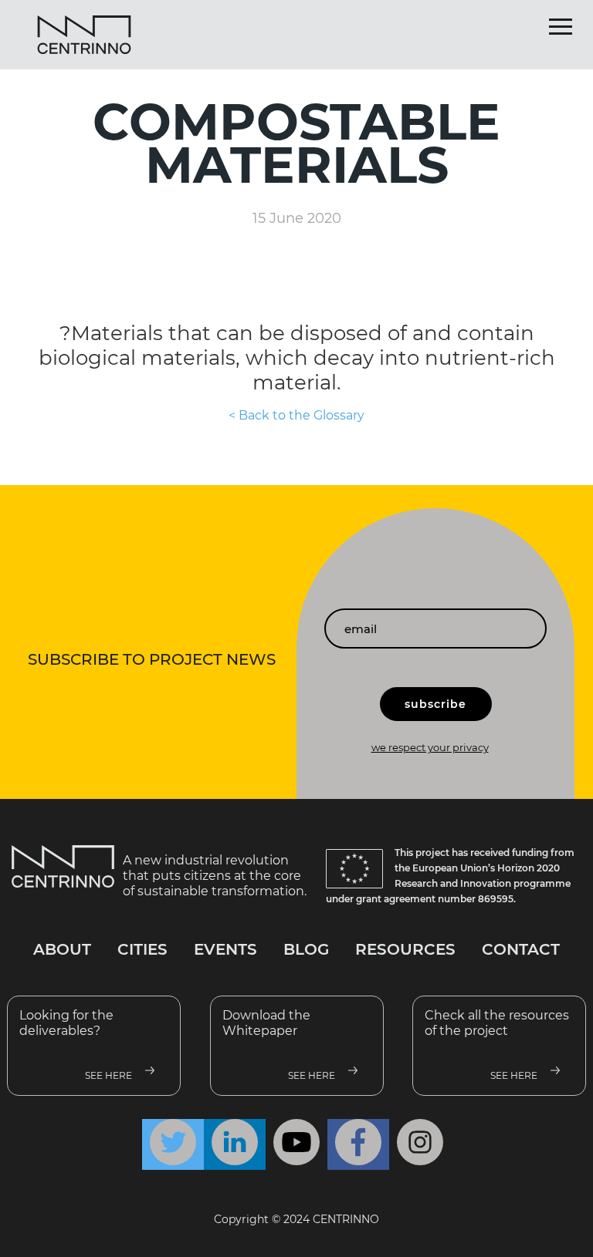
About (62, 949)
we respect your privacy (430, 747)
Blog (306, 949)
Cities (142, 949)
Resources (405, 949)
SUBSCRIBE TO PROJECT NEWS (152, 659)
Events (225, 949)
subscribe (435, 704)
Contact (521, 949)
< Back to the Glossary (296, 415)
